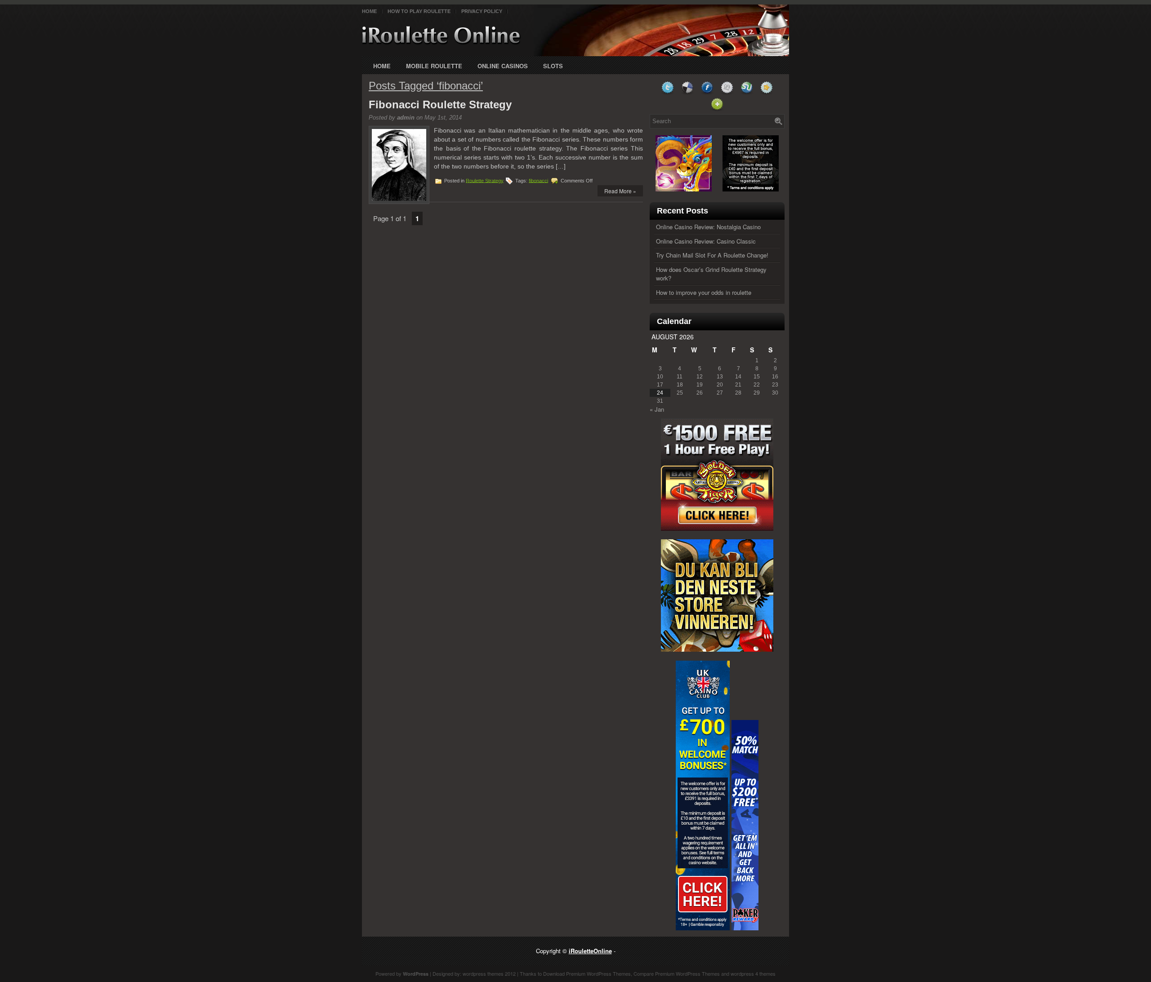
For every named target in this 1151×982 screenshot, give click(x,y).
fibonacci (538, 180)
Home (369, 11)
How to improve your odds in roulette (703, 292)
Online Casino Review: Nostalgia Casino (708, 226)
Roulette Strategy (485, 180)
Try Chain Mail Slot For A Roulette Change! (712, 255)
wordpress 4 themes (753, 973)
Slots (553, 66)
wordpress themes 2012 (489, 973)
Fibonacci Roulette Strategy (440, 104)
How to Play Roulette (419, 11)
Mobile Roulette (434, 66)
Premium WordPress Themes (598, 973)
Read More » (620, 191)
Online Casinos (502, 66)
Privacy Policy (481, 11)
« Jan (657, 409)
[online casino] (717, 528)
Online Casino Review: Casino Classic (706, 241)
